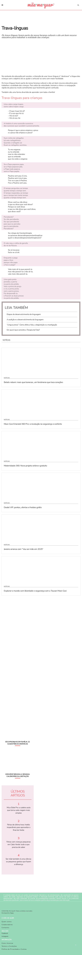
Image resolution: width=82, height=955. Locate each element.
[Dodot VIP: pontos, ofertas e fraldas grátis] (41, 486)
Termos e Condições (9, 946)
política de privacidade (49, 900)
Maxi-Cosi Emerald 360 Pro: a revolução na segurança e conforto (33, 424)
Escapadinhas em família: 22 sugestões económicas (17, 743)
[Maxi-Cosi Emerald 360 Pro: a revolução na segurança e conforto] (41, 402)
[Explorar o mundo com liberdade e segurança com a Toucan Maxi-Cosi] (41, 569)
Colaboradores (7, 925)
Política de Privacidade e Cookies (14, 949)
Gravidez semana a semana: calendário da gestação (17, 775)
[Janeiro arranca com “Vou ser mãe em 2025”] (41, 527)
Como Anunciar (7, 943)
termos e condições (34, 900)
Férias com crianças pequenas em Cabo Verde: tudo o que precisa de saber (19, 844)
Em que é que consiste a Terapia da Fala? (23, 330)
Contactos (5, 928)
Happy (12, 913)
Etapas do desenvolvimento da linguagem (24, 314)
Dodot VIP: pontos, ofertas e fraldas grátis (23, 507)
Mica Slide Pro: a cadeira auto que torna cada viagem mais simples (18, 810)
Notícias (7, 378)
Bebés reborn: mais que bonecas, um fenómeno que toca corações (33, 382)
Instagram (5, 936)
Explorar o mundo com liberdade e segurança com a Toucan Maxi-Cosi (35, 590)
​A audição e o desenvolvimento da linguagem (25, 319)
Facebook (5, 933)
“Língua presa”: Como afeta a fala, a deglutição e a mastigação (32, 325)
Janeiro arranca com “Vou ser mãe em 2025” (23, 549)
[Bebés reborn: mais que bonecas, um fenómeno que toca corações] (41, 361)
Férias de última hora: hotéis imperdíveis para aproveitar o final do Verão (18, 827)
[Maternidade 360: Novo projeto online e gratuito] (41, 444)
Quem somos (7, 922)
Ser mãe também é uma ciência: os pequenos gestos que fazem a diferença (18, 862)
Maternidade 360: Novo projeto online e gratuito (25, 465)
